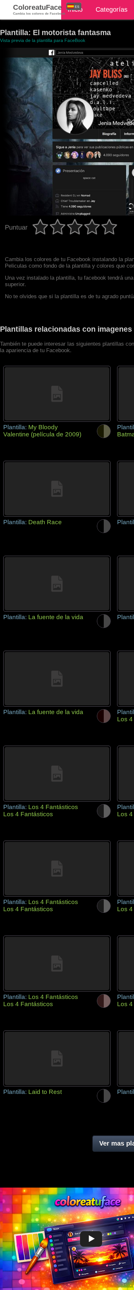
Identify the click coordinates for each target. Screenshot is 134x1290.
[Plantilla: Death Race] (57, 489)
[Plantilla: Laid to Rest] (57, 1058)
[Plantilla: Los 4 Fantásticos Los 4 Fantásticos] (57, 774)
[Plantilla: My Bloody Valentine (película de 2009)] (57, 394)
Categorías (111, 9)
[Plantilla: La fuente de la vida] (57, 584)
